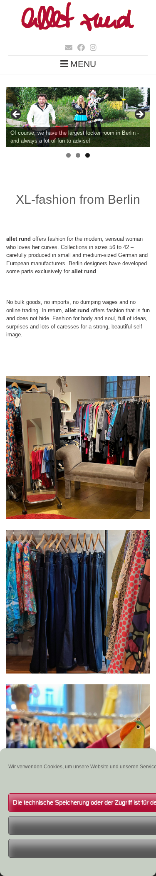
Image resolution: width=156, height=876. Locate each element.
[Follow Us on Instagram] (91, 48)
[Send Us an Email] (66, 48)
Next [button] (139, 115)
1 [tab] (68, 155)
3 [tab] (87, 155)
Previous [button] (16, 115)
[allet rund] (78, 32)
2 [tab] (78, 155)
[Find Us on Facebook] (78, 48)
